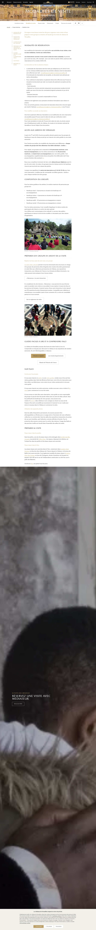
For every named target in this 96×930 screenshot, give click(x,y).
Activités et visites (19, 23)
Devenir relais (41, 23)
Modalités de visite (31, 23)
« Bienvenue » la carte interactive (36, 278)
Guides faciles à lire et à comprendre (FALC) (17, 55)
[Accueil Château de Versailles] (48, 2)
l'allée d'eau (42, 439)
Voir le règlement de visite (34, 299)
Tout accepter (39, 926)
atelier (40, 378)
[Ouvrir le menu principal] (3, 2)
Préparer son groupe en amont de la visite (17, 48)
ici (43, 158)
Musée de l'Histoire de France (48, 362)
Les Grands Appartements (55, 355)
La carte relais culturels (31, 264)
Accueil (8, 27)
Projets (57, 23)
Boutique (78, 2)
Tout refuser (49, 926)
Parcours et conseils (66, 23)
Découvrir (9, 2)
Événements (50, 23)
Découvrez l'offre (18, 703)
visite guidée (50, 378)
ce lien (55, 920)
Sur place (16, 61)
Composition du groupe (17, 43)
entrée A (32, 400)
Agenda (31, 2)
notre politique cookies (25, 923)
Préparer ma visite (17, 2)
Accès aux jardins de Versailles (16, 38)
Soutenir (84, 2)
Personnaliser (59, 926)
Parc (32, 463)
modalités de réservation (17, 33)
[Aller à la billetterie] (71, 2)
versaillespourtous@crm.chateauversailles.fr (53, 73)
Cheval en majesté (38, 355)
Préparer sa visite (16, 64)
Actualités (25, 2)
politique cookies (57, 915)
